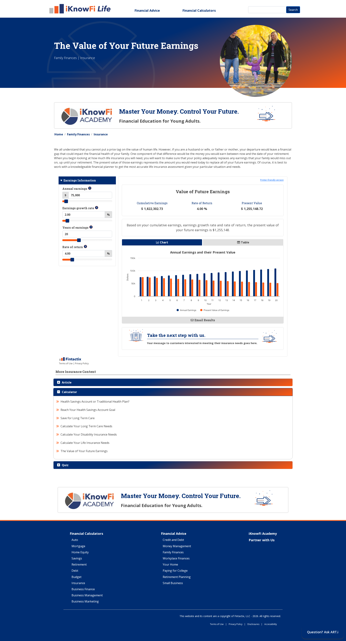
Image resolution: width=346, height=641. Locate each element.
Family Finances (78, 134)
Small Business (173, 583)
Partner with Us (261, 540)
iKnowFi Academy (263, 534)
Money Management (177, 546)
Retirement (79, 564)
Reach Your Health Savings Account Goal (88, 410)
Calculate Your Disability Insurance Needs (89, 434)
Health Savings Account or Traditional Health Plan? (95, 402)
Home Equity (80, 552)
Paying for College (175, 571)
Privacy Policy (237, 624)
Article (67, 382)
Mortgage (78, 546)
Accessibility (270, 624)
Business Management (87, 595)
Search (293, 10)
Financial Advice (147, 10)
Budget (76, 577)
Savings (77, 558)
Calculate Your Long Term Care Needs (86, 426)
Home (58, 134)
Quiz (65, 465)
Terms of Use (218, 624)
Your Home (170, 564)
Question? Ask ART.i (322, 632)
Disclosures (254, 624)
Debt (75, 571)
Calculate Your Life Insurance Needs (85, 443)
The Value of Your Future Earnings (84, 451)
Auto (75, 540)
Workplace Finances (176, 558)
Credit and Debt (173, 540)
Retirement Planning (177, 577)
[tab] (173, 382)
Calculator (69, 392)
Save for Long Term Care (78, 418)
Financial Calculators (199, 10)
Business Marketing (85, 601)
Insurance (101, 134)
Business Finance (83, 589)
